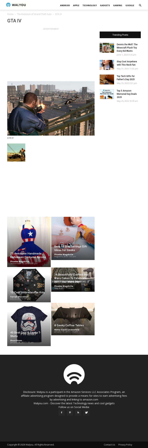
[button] (140, 5)
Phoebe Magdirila (19, 261)
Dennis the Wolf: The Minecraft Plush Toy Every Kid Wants (127, 47)
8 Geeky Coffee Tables (69, 325)
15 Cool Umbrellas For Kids (27, 292)
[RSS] (78, 413)
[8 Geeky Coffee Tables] (73, 319)
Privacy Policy (125, 444)
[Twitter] (86, 413)
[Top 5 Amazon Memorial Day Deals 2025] (107, 94)
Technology (89, 5)
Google (129, 5)
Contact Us (109, 444)
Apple (76, 5)
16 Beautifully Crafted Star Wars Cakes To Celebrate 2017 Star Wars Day (71, 278)
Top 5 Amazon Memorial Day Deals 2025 (127, 93)
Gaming (117, 5)
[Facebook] (61, 413)
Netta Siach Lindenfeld (66, 329)
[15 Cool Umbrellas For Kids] (29, 285)
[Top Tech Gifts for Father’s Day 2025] (107, 79)
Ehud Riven (16, 340)
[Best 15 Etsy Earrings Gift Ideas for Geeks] (73, 238)
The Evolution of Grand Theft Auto (34, 14)
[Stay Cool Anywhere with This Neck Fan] (107, 65)
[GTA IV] (51, 108)
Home (10, 14)
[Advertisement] (51, 56)
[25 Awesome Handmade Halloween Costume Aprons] (29, 242)
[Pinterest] (70, 413)
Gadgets (105, 5)
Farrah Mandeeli (19, 296)
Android (65, 5)
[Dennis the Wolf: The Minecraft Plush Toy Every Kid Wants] (107, 48)
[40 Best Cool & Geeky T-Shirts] (29, 324)
